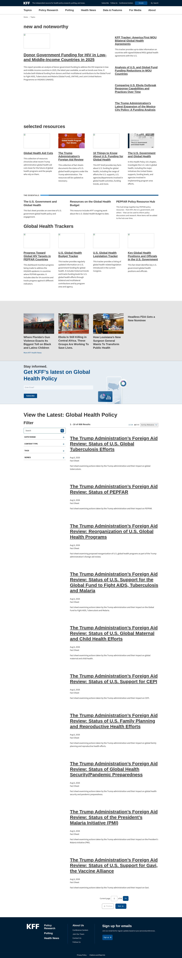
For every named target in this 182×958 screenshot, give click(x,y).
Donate (141, 3)
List (131, 425)
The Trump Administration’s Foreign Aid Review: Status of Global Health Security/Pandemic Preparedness (114, 769)
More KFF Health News (33, 352)
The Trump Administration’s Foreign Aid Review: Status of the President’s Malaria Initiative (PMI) (114, 817)
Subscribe (105, 3)
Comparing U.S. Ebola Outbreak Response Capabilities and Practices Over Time (135, 88)
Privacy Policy (81, 955)
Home (26, 17)
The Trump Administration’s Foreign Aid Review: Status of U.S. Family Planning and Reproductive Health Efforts (114, 721)
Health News (88, 10)
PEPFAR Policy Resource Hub (135, 201)
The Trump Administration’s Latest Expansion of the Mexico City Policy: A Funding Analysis (135, 106)
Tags (26, 451)
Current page (105, 898)
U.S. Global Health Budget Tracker (70, 254)
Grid (137, 425)
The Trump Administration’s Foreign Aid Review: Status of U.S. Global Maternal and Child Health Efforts (114, 633)
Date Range (30, 437)
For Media (135, 10)
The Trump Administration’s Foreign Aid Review (70, 156)
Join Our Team (78, 934)
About (152, 10)
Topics (28, 10)
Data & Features (112, 10)
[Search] (62, 430)
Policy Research (48, 10)
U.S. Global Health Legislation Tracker (105, 254)
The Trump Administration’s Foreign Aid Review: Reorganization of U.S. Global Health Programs (114, 531)
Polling (69, 10)
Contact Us (77, 938)
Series (27, 457)
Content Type (31, 444)
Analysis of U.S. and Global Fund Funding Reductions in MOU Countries (136, 70)
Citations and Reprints (97, 955)
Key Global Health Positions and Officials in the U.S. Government (143, 256)
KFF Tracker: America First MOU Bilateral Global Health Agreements (136, 40)
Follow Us (113, 3)
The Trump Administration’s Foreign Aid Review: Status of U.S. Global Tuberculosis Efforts (114, 444)
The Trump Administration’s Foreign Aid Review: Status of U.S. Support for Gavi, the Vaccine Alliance (114, 865)
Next (119, 906)
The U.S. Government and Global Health (141, 154)
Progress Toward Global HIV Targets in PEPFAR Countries (37, 256)
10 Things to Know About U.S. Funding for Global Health (108, 156)
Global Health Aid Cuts (38, 153)
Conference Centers (126, 3)
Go (126, 898)
